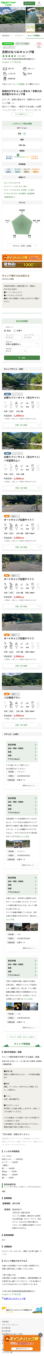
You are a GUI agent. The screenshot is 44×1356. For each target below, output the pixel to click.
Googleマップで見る (10, 62)
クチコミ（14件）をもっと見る (21, 1037)
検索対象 (9, 349)
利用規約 (5, 1321)
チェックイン (10, 335)
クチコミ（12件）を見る (22, 246)
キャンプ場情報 (18, 84)
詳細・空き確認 (21, 425)
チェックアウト (29, 335)
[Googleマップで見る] (13, 1298)
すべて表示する (20, 114)
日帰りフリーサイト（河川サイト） (22, 397)
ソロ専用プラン (12, 697)
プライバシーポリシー (10, 1324)
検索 (23, 358)
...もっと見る (24, 836)
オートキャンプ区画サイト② (19, 579)
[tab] (19, 35)
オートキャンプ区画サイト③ (19, 638)
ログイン (31, 3)
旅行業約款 (6, 1328)
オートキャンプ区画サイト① (19, 519)
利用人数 (9, 342)
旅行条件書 (6, 1331)
